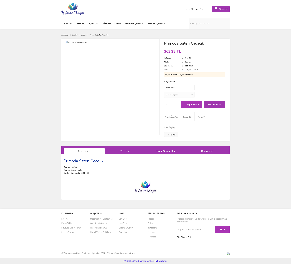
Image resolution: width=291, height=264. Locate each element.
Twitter (151, 223)
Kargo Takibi (66, 223)
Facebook (152, 219)
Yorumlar (125, 151)
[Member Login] (182, 9)
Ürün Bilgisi (84, 151)
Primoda (188, 62)
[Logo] (72, 9)
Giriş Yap (199, 9)
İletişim (64, 219)
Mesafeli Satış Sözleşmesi (101, 219)
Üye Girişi (123, 223)
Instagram (152, 228)
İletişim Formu (67, 232)
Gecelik (188, 58)
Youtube (151, 232)
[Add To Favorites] (171, 116)
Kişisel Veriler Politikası (100, 232)
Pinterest (152, 236)
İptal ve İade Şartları (99, 228)
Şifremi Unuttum (126, 228)
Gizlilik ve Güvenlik (98, 223)
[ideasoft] (130, 261)
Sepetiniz (123, 232)
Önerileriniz (207, 151)
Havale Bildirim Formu (71, 228)
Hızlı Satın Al (214, 104)
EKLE (222, 229)
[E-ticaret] (145, 261)
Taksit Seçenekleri (166, 151)
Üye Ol (189, 9)
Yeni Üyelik (123, 219)
